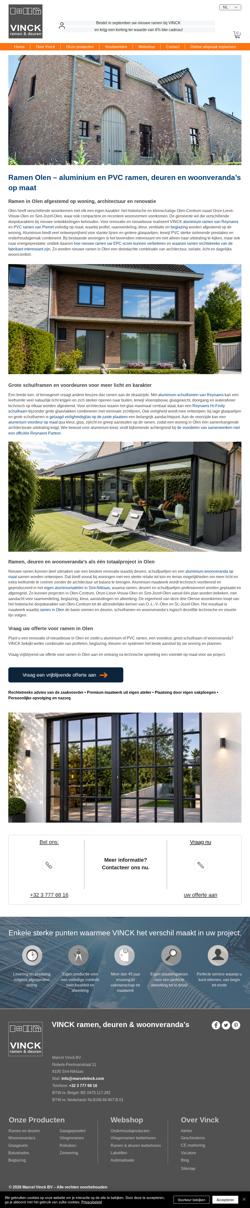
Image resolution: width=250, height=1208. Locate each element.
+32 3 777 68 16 (83, 1086)
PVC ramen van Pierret (34, 227)
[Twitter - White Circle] (226, 1025)
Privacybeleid (91, 1201)
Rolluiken (68, 1145)
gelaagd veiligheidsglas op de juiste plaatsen (89, 417)
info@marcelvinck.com (83, 1078)
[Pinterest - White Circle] (236, 1025)
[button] (237, 34)
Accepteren (225, 1199)
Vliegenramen (72, 1138)
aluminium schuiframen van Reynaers (191, 395)
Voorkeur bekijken (191, 1199)
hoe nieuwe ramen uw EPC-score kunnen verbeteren (120, 243)
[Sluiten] (244, 1199)
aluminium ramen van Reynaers (210, 222)
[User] (62, 25)
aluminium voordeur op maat (33, 422)
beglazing (179, 227)
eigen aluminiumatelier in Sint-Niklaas (77, 588)
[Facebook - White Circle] (216, 1025)
